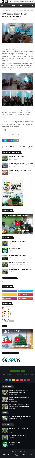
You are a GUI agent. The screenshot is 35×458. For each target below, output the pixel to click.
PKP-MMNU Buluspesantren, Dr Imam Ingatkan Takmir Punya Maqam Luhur (19, 405)
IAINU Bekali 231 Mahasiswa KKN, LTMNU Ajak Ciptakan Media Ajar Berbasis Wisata (21, 164)
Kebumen (20, 134)
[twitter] (25, 291)
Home (3, 10)
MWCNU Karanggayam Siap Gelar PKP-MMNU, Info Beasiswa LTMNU (19, 157)
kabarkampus (8, 134)
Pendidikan (26, 134)
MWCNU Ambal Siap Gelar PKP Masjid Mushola (19, 398)
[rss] (9, 294)
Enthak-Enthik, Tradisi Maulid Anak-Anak (20, 269)
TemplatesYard (15, 454)
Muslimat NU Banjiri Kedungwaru (18, 255)
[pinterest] (25, 294)
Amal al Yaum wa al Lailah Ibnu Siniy (18, 241)
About (16, 451)
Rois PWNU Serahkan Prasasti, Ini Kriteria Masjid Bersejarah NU (20, 417)
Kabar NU (5, 19)
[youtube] (25, 298)
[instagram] (9, 298)
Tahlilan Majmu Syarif (15, 248)
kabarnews (14, 134)
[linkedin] (25, 380)
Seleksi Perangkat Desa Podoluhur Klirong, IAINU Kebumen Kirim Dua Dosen (21, 171)
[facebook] (9, 291)
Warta (6, 10)
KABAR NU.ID (17, 5)
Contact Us (22, 451)
